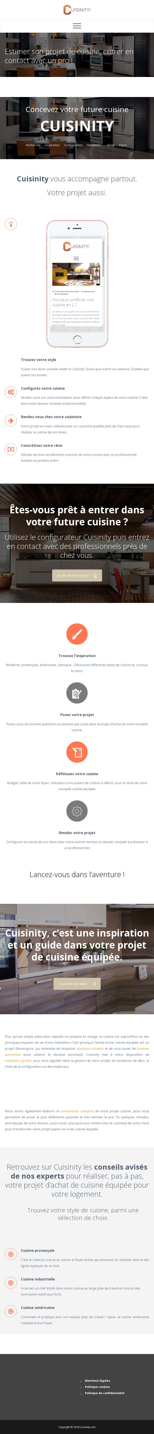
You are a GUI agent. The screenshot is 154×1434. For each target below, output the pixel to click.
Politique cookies (97, 1387)
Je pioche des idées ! (73, 984)
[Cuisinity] (77, 9)
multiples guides (18, 1060)
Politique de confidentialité (105, 1393)
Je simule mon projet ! (73, 575)
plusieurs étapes (90, 1048)
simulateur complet (77, 1111)
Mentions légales (97, 1380)
